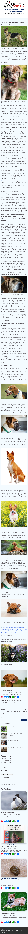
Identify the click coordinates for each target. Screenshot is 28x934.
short (14, 702)
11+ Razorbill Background (7, 812)
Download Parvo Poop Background (10, 880)
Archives (3, 772)
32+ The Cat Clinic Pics (13, 740)
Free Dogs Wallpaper (5, 779)
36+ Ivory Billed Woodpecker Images (16, 747)
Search (2, 718)
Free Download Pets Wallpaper (13, 700)
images (10, 702)
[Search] (25, 16)
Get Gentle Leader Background (9, 846)
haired (6, 702)
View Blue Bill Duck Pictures (14, 727)
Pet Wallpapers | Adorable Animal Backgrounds (14, 10)
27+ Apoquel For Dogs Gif (6, 758)
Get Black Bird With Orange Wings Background (10, 765)
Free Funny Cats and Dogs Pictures (8, 784)
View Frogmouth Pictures (6, 760)
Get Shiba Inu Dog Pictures (8, 913)
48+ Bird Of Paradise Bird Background (8, 762)
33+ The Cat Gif (4, 767)
